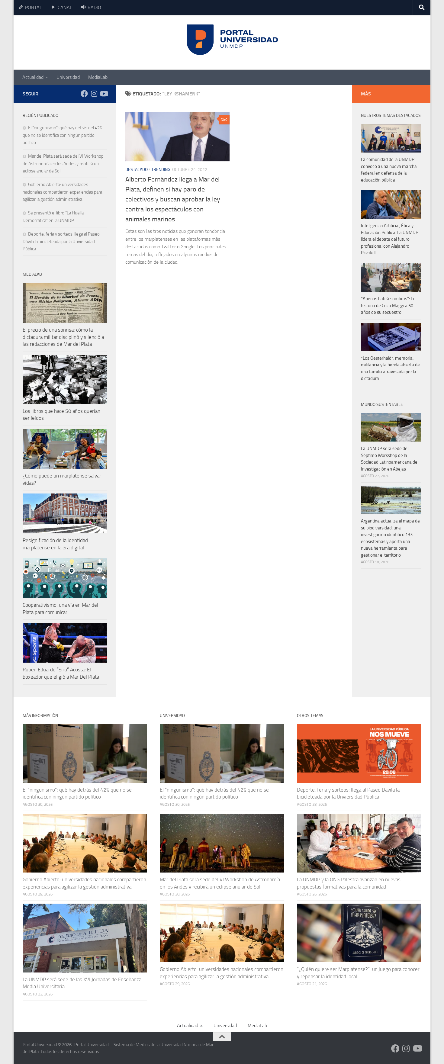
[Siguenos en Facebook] (84, 93)
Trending (160, 169)
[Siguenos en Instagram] (94, 93)
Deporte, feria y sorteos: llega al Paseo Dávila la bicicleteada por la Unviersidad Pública (61, 241)
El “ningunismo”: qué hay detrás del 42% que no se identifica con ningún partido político (62, 135)
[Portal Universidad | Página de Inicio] (68, 42)
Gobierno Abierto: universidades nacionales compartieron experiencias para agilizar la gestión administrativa (62, 192)
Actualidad (32, 77)
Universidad (68, 77)
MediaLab (98, 77)
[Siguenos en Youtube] (103, 93)
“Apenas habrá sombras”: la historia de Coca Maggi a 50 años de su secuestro (387, 305)
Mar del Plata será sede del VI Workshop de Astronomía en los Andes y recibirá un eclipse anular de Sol (63, 163)
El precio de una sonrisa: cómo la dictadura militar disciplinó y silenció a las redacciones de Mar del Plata (63, 337)
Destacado (136, 169)
